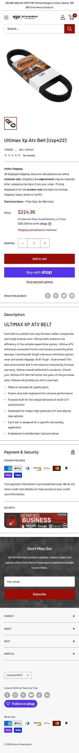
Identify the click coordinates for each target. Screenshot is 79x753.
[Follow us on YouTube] (31, 695)
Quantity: (9, 243)
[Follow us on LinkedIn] (47, 695)
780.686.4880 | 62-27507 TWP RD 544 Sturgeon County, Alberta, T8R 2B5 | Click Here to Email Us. (39, 5)
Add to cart (39, 259)
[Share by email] (72, 296)
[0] (71, 17)
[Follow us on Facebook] (7, 695)
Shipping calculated (30, 230)
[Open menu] (6, 17)
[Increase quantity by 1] (44, 243)
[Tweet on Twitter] (64, 296)
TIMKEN (8, 149)
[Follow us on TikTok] (39, 695)
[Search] (69, 28)
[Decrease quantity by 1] (22, 243)
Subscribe (39, 594)
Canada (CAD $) (14, 675)
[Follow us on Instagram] (15, 695)
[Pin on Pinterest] (56, 296)
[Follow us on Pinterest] (23, 695)
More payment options (39, 281)
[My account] (63, 17)
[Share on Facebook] (48, 296)
